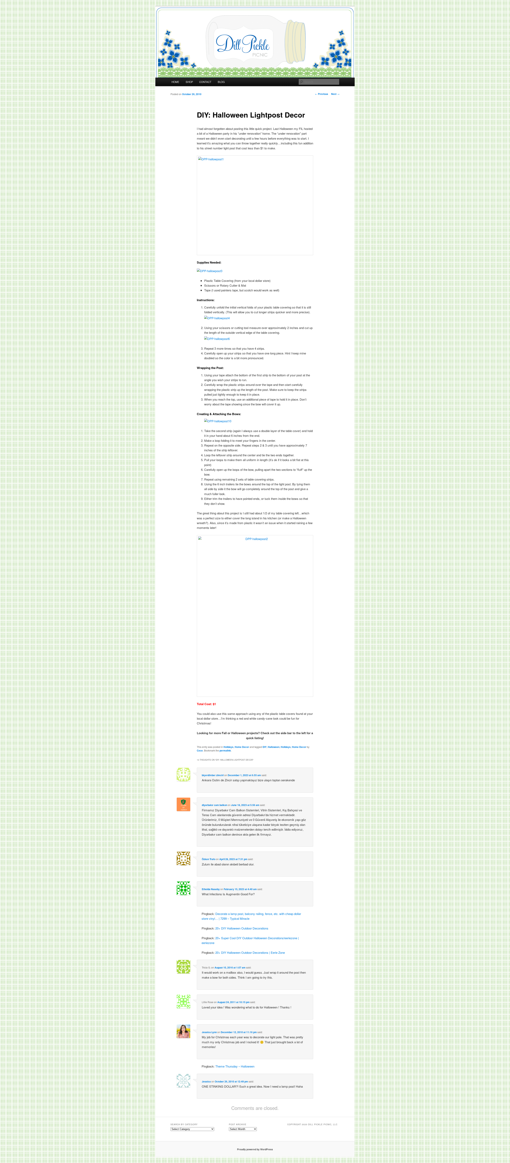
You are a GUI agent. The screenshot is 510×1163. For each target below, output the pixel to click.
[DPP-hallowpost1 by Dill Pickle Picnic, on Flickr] (255, 205)
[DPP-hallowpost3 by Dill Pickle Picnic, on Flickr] (209, 271)
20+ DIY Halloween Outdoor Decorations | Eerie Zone (250, 952)
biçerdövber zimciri (213, 775)
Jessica (206, 1081)
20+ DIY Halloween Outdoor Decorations (241, 928)
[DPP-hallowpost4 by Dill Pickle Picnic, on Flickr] (217, 318)
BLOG (221, 82)
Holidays (228, 747)
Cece (200, 750)
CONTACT (205, 82)
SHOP (189, 82)
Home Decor (242, 747)
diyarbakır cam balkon (214, 805)
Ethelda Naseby (211, 889)
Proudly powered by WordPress (255, 1149)
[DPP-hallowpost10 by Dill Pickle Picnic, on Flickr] (217, 421)
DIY (265, 747)
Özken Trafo (208, 859)
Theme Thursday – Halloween (234, 1066)
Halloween (274, 747)
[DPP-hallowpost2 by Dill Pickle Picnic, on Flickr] (255, 616)
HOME (175, 82)
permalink (225, 750)
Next (335, 94)
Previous (321, 94)
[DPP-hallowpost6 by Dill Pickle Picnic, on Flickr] (217, 339)
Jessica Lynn (209, 1032)
